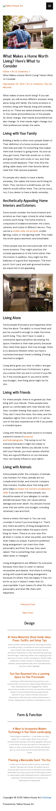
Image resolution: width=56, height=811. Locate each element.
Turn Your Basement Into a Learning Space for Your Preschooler (29, 675)
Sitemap (47, 797)
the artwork (32, 231)
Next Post (28, 612)
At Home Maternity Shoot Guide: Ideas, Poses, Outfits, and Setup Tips (29, 638)
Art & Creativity (35, 84)
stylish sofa (19, 231)
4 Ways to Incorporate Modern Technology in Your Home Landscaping (29, 730)
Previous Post (28, 604)
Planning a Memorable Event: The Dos (29, 760)
